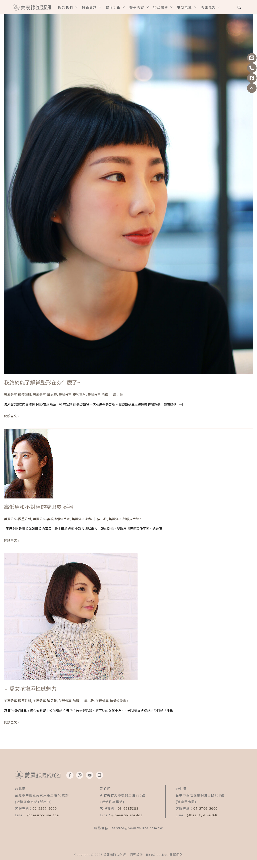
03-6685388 (128, 808)
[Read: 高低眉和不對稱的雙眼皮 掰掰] (28, 463)
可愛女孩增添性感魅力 (30, 688)
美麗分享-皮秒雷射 (72, 394)
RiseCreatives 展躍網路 (164, 854)
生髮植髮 (184, 7)
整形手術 (113, 7)
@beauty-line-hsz (127, 815)
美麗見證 (208, 7)
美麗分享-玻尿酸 (45, 394)
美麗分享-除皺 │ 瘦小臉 (105, 394)
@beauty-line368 (202, 815)
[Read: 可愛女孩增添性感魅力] (71, 616)
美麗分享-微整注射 (17, 394)
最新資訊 (89, 7)
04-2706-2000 (205, 808)
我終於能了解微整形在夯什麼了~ (42, 382)
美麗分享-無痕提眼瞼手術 (51, 518)
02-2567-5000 (45, 808)
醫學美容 (136, 7)
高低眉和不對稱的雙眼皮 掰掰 (38, 506)
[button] (239, 7)
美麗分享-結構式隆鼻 (111, 700)
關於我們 (65, 7)
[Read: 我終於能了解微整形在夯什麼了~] (128, 186)
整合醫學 (160, 7)
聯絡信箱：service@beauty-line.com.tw (128, 827)
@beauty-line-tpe (43, 815)
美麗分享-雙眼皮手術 (124, 518)
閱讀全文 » (11, 415)
